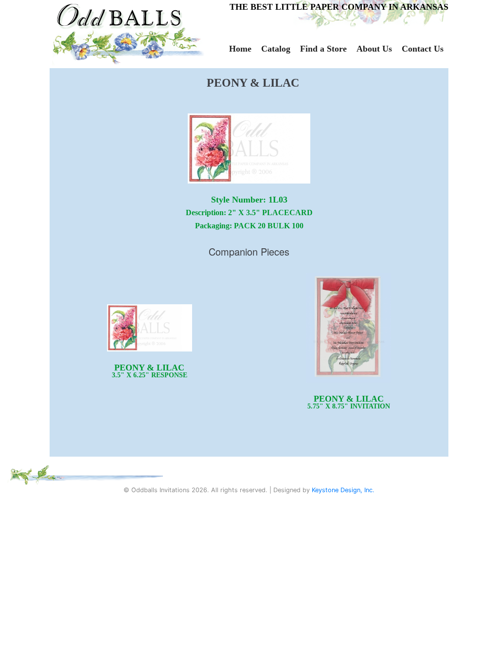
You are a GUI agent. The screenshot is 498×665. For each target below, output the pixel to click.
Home (240, 49)
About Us (374, 49)
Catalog (275, 49)
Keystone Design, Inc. (343, 490)
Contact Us (423, 49)
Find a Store (323, 49)
